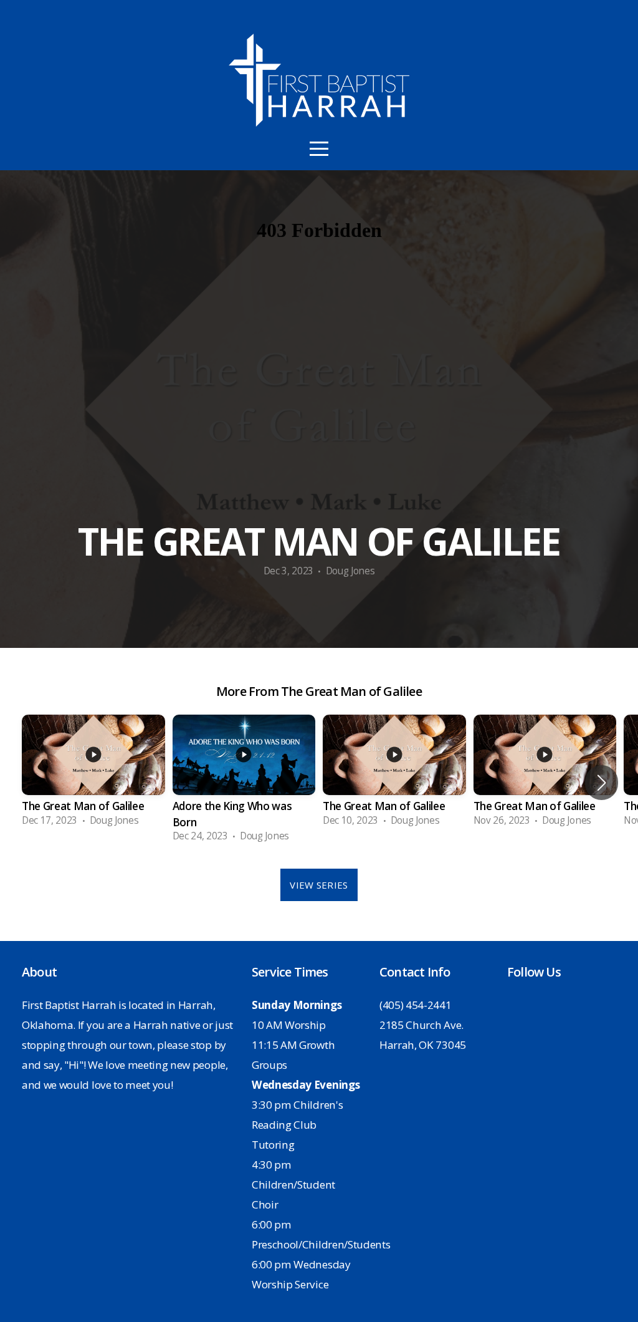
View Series (319, 885)
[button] (601, 782)
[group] (93, 774)
